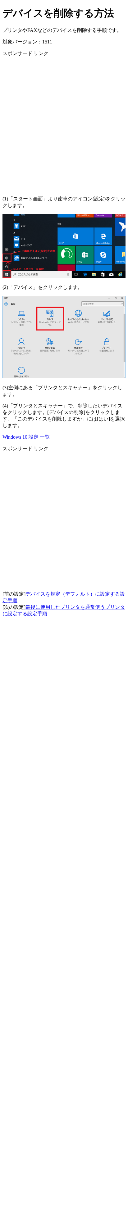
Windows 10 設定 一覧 (26, 437)
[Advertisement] (64, 126)
